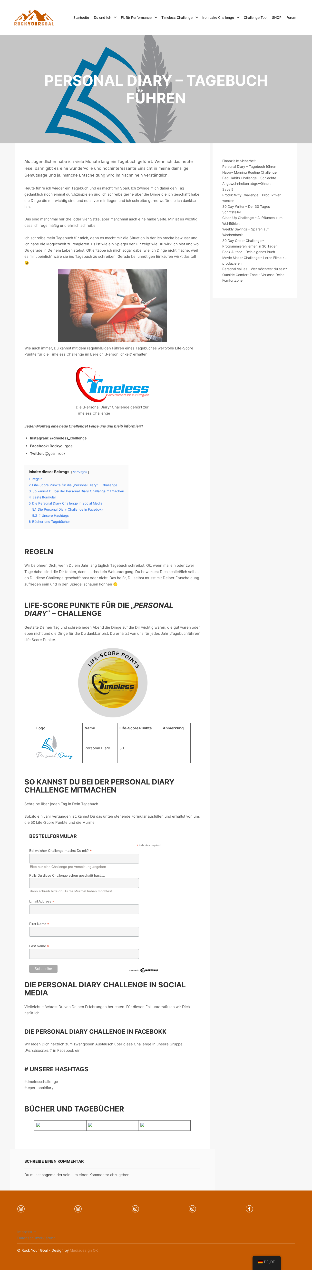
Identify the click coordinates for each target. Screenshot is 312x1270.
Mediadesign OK (84, 1250)
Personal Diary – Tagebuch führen (249, 166)
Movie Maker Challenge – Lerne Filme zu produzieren (254, 260)
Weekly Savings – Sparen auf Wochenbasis (245, 232)
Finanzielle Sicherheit (239, 161)
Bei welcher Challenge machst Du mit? (60, 850)
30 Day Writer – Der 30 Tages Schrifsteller (246, 209)
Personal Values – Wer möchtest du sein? (254, 269)
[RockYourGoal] (34, 17)
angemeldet (52, 1174)
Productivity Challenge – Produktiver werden (251, 198)
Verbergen (80, 472)
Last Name (39, 946)
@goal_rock (55, 453)
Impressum (27, 1232)
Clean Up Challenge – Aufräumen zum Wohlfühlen (252, 220)
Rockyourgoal (61, 446)
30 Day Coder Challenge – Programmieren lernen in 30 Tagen (249, 243)
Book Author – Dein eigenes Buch (248, 252)
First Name (39, 924)
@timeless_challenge (68, 438)
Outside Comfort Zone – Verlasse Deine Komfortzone (253, 277)
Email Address (41, 901)
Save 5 (228, 189)
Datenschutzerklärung (36, 1238)
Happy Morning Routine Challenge (249, 172)
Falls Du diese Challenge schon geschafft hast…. (67, 875)
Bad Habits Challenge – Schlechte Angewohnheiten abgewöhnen (249, 181)
